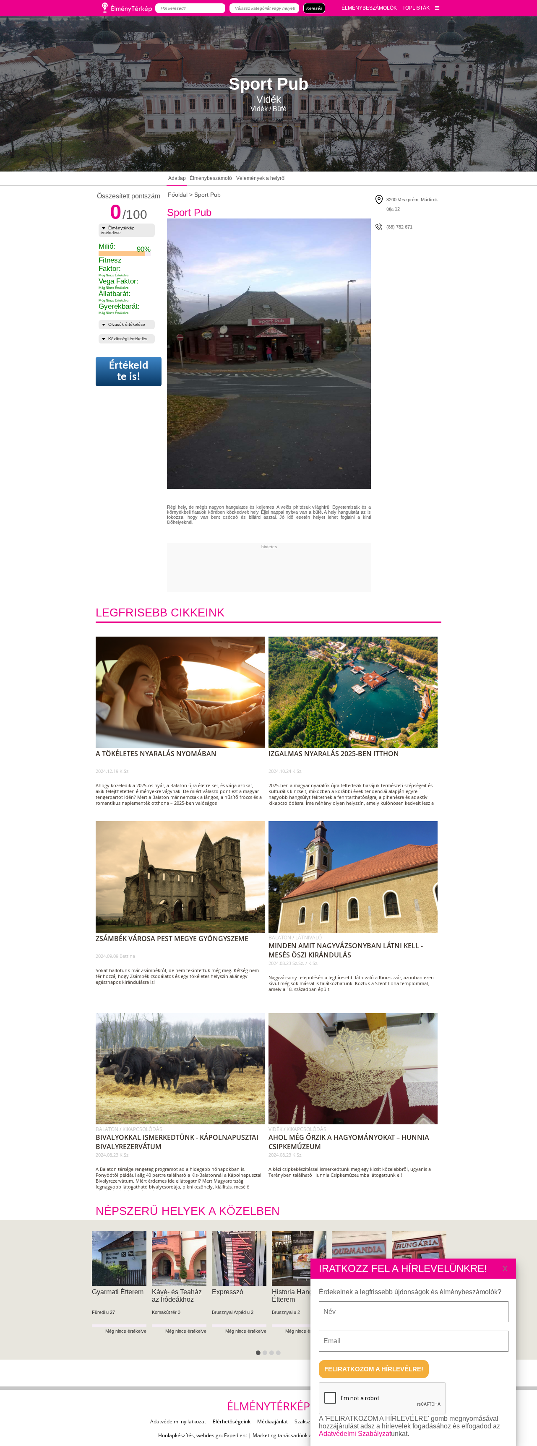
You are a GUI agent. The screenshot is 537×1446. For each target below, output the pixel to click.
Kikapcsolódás (142, 1129)
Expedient (235, 1435)
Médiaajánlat (272, 1421)
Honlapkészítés (176, 1435)
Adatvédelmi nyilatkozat (178, 1421)
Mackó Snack (292, 1291)
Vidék (276, 1129)
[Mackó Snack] (299, 1258)
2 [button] (266, 1354)
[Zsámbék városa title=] (183, 931)
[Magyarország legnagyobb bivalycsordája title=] (183, 1123)
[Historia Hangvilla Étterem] (119, 1258)
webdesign (209, 1435)
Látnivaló (308, 937)
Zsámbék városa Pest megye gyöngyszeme (172, 938)
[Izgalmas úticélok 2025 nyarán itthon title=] (355, 746)
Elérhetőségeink (231, 1421)
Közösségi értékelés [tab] (127, 338)
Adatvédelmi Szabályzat (355, 1433)
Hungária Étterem (238, 1291)
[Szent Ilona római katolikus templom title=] (355, 931)
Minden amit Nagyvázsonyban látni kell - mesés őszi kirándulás (345, 950)
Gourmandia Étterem (170, 1295)
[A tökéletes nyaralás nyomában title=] (183, 746)
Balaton (280, 937)
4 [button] (280, 1354)
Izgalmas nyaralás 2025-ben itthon (333, 753)
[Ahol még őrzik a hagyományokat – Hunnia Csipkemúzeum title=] (355, 1123)
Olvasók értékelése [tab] (126, 324)
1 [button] (259, 1354)
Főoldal (178, 194)
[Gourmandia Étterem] (179, 1258)
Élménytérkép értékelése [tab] (118, 230)
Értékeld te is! (128, 371)
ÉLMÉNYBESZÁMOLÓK (369, 7)
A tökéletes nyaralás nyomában (156, 753)
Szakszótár (307, 1421)
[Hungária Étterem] (239, 1258)
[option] (119, 1295)
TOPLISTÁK (416, 7)
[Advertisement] (319, 568)
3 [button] (273, 1354)
